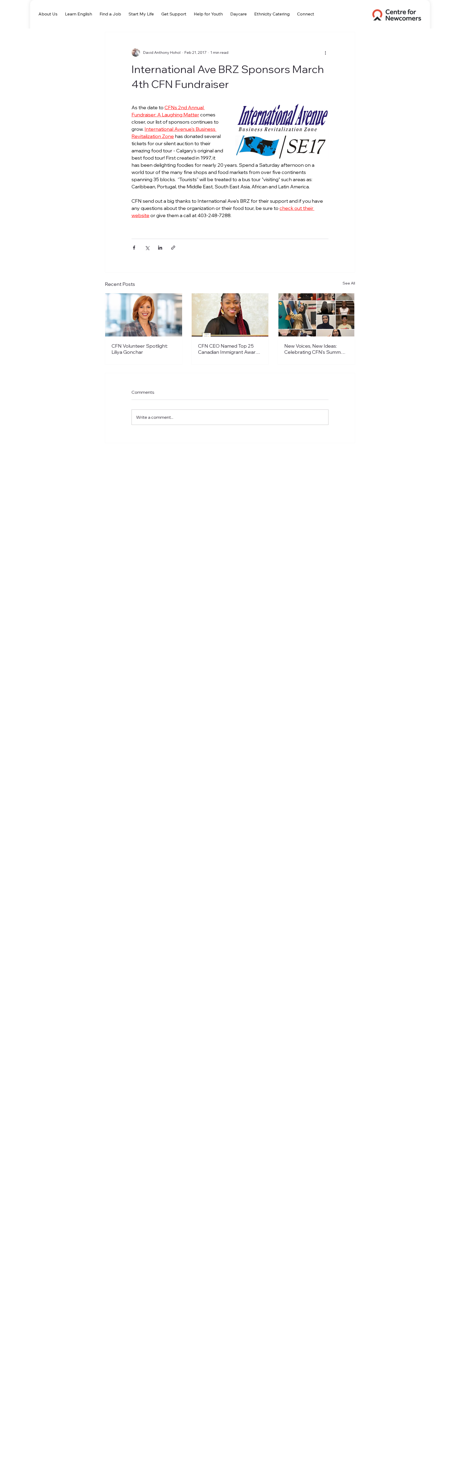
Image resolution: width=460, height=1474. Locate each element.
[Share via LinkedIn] (160, 247)
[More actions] (325, 52)
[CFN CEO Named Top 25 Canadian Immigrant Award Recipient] (230, 314)
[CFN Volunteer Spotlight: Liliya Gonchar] (143, 314)
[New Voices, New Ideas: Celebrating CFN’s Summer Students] (316, 314)
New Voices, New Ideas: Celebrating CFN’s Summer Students (315, 349)
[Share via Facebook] (134, 247)
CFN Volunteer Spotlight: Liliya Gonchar (140, 349)
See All (349, 283)
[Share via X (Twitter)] (147, 247)
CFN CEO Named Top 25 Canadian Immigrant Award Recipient (228, 349)
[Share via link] (173, 247)
